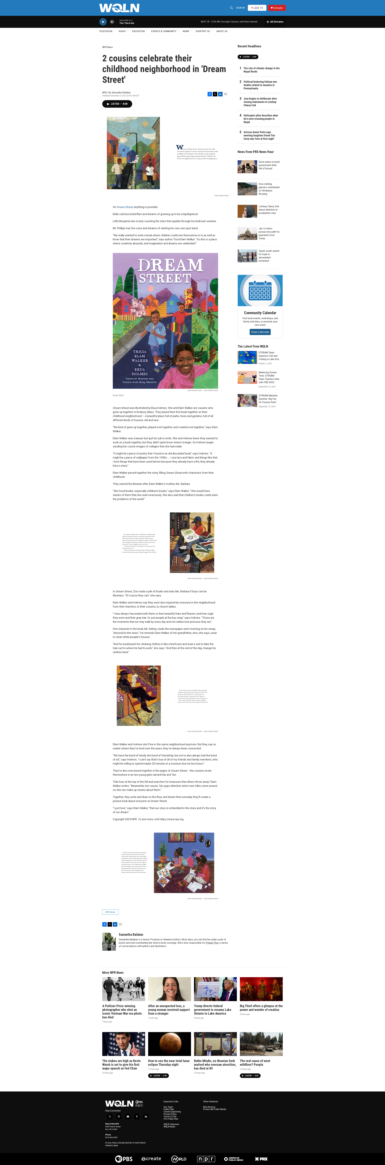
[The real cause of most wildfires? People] (261, 1044)
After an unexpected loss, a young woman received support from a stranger (169, 1009)
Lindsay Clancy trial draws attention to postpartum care (269, 209)
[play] (103, 22)
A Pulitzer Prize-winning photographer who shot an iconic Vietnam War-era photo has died (122, 1011)
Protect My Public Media (214, 1109)
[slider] (116, 21)
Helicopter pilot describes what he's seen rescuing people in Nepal (261, 119)
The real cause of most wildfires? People (255, 1063)
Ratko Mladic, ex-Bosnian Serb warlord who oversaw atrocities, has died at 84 (215, 1064)
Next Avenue (209, 1107)
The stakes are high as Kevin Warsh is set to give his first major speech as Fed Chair (121, 1064)
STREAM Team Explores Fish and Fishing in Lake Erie (269, 356)
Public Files (169, 1109)
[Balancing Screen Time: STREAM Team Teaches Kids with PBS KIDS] (247, 377)
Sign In (240, 8)
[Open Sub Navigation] (114, 31)
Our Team (168, 1107)
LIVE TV (258, 8)
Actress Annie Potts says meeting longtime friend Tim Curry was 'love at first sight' (259, 135)
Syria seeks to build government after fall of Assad (269, 165)
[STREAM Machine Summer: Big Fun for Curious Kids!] (247, 400)
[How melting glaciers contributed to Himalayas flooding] (247, 188)
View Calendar (260, 332)
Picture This (212, 942)
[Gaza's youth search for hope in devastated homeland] (247, 255)
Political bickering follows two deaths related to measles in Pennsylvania (260, 85)
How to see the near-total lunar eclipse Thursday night (169, 1063)
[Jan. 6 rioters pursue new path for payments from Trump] (247, 233)
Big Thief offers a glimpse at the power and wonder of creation (261, 1008)
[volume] (112, 21)
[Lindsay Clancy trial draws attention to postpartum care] (247, 211)
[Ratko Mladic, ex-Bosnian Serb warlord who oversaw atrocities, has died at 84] (215, 1044)
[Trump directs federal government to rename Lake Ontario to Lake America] (215, 989)
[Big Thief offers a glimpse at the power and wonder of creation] (261, 989)
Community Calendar (260, 313)
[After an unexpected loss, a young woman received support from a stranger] (169, 989)
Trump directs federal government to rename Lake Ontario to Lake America (212, 1009)
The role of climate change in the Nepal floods (262, 70)
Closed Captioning (172, 1112)
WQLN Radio (169, 1127)
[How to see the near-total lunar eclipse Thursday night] (169, 1044)
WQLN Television (171, 1124)
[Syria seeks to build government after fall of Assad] (247, 166)
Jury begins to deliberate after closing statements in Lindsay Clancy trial (260, 102)
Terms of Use (170, 1116)
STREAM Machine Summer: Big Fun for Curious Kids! (268, 399)
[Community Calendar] (260, 290)
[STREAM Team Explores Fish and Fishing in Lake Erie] (247, 357)
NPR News (107, 47)
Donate (278, 7)
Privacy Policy (170, 1114)
